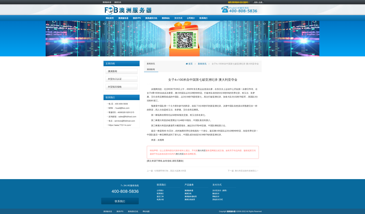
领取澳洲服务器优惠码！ (239, 2)
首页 (190, 63)
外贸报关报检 (115, 86)
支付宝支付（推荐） (220, 190)
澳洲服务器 (107, 2)
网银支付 (215, 196)
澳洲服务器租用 (191, 196)
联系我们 (120, 201)
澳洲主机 (117, 2)
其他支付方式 (217, 199)
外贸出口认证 (115, 78)
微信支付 (215, 193)
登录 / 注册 (258, 2)
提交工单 (160, 196)
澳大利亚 (179, 92)
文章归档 (110, 63)
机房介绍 (160, 199)
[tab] (122, 63)
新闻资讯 (151, 63)
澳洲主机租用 (190, 199)
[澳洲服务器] (182, 38)
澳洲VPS (119, 211)
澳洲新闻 (112, 71)
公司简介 (160, 190)
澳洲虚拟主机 (133, 211)
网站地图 (146, 211)
